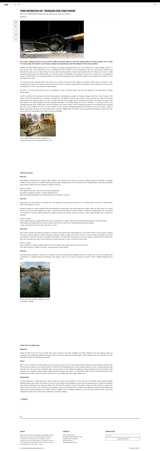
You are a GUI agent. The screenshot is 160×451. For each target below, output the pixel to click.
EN (19, 4)
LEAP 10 (68, 14)
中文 (15, 4)
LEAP (6, 5)
